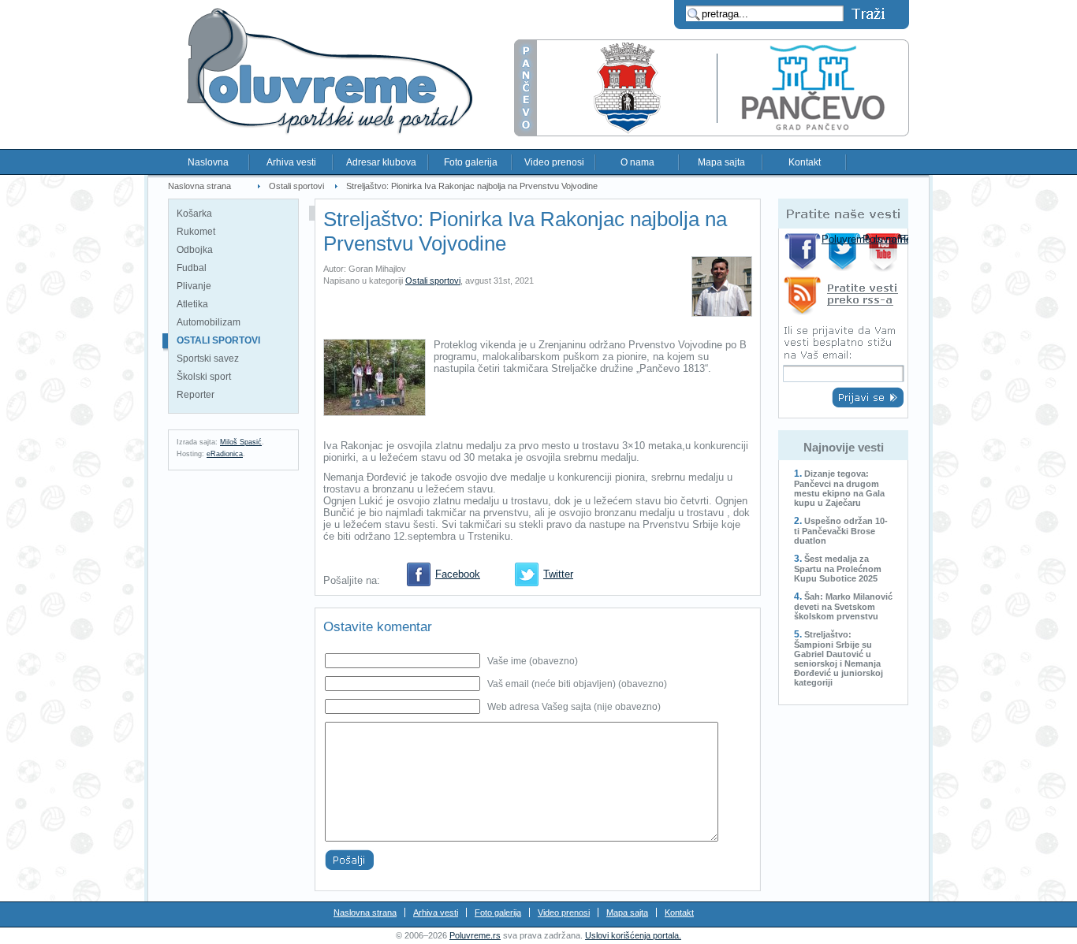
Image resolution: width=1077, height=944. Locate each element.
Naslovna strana (199, 186)
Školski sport (204, 376)
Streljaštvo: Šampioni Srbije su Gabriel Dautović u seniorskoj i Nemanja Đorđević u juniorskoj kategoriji (838, 658)
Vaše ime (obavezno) (532, 661)
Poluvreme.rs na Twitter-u (844, 251)
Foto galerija (471, 162)
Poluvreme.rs (475, 935)
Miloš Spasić (241, 442)
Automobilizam (208, 322)
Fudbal (192, 267)
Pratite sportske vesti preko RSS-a (843, 298)
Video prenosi (554, 162)
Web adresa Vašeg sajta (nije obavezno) (574, 706)
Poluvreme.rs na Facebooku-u (803, 251)
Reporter (195, 394)
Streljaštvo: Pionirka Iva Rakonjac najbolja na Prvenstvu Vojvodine (472, 186)
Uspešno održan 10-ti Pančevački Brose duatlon (841, 530)
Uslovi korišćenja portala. (633, 935)
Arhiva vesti (291, 162)
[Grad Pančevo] (711, 133)
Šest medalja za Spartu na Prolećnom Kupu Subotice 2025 (837, 568)
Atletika (192, 304)
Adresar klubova (381, 162)
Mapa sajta (721, 162)
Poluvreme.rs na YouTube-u (885, 251)
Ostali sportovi (296, 186)
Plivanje (194, 286)
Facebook (457, 574)
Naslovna (208, 162)
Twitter (558, 574)
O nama (637, 162)
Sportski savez (208, 358)
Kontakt (804, 162)
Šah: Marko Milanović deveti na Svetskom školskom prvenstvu (843, 606)
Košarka (194, 213)
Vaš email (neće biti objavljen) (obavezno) (577, 683)
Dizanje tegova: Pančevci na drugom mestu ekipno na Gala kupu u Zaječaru (839, 488)
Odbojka (195, 249)
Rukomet (196, 231)
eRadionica (225, 454)
